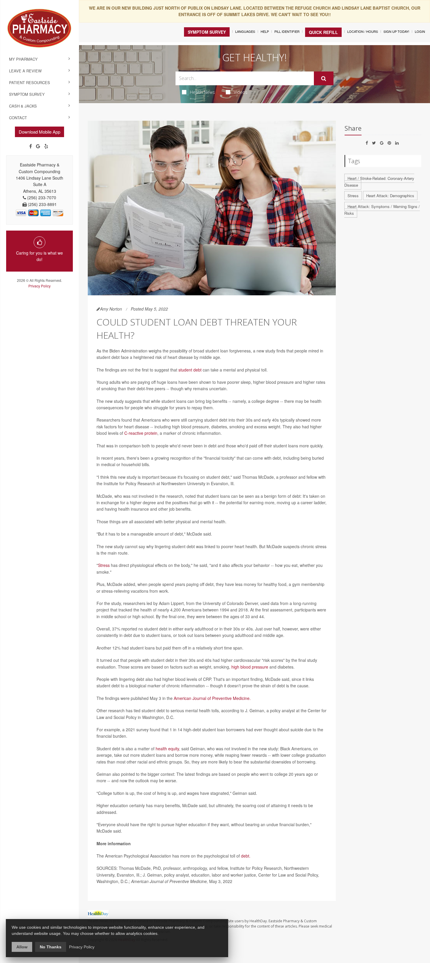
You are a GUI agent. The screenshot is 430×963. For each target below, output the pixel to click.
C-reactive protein (140, 433)
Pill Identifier (287, 31)
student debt (190, 370)
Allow (21, 947)
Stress (104, 565)
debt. (245, 856)
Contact (18, 117)
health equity (167, 748)
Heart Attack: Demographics (390, 195)
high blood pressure (249, 667)
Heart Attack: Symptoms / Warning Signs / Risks (382, 210)
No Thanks (50, 947)
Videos (240, 92)
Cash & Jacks (23, 106)
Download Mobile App (39, 132)
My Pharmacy (23, 59)
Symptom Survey (27, 94)
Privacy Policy (39, 285)
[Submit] (323, 78)
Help (265, 31)
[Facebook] (30, 146)
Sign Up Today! (396, 31)
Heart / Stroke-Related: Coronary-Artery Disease (379, 181)
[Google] (38, 146)
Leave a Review (25, 71)
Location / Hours (362, 31)
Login (420, 31)
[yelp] (46, 146)
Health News (202, 92)
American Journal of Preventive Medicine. (212, 698)
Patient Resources (29, 82)
